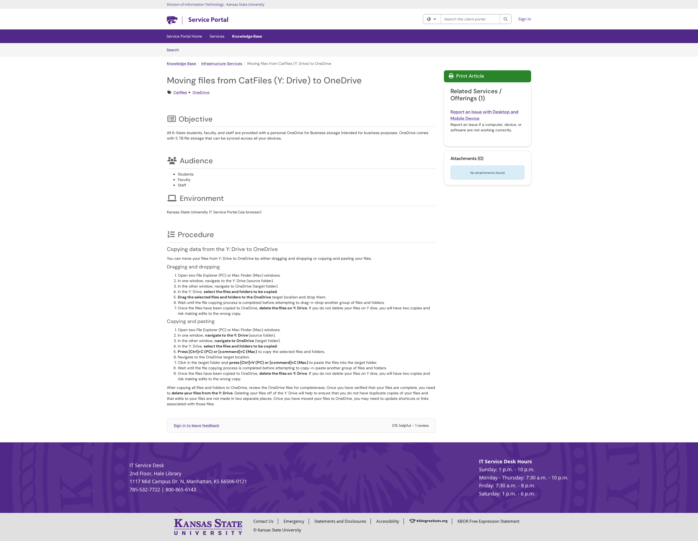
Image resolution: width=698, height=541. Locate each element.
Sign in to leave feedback (196, 425)
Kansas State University (245, 4)
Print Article (469, 76)
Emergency (294, 521)
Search (175, 49)
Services (217, 36)
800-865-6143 (181, 489)
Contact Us (263, 521)
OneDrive (200, 92)
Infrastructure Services (221, 63)
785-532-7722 (145, 489)
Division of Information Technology (195, 4)
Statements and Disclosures (340, 521)
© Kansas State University (277, 530)
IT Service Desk (147, 465)
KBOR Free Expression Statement (488, 521)
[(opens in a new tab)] (197, 20)
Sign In (524, 19)
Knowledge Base (247, 36)
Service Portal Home (184, 36)
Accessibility (387, 521)
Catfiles (180, 92)
